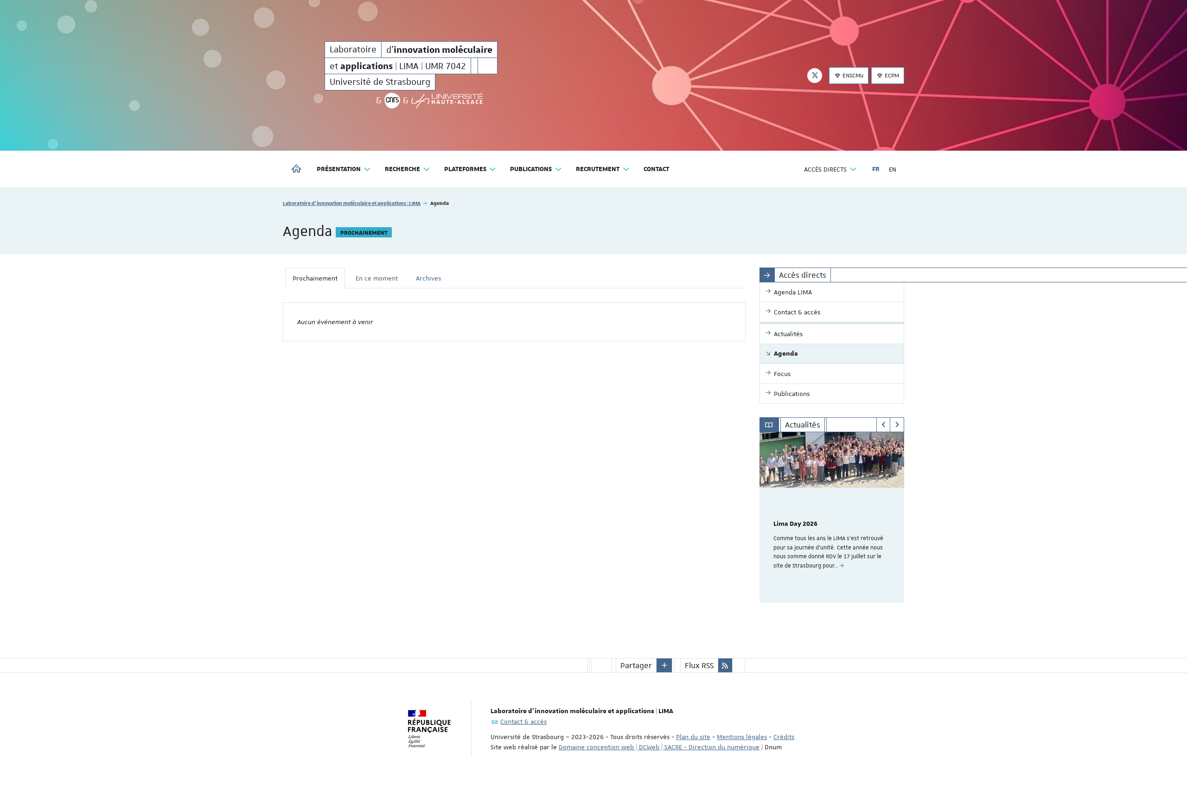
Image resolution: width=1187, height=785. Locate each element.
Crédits (783, 737)
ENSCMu (852, 75)
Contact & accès (523, 721)
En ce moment (377, 278)
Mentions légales (742, 737)
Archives (428, 278)
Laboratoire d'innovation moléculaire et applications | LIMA (352, 203)
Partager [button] (636, 665)
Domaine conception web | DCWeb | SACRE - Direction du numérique (659, 747)
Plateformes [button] (465, 169)
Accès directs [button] (825, 169)
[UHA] (447, 100)
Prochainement (315, 278)
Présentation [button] (339, 169)
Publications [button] (531, 169)
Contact (656, 169)
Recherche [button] (402, 169)
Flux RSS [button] (699, 665)
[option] (832, 517)
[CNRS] (392, 100)
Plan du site (693, 737)
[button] (664, 665)
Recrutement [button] (597, 169)
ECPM (891, 75)
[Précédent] (883, 424)
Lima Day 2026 (795, 524)
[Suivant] (897, 424)
